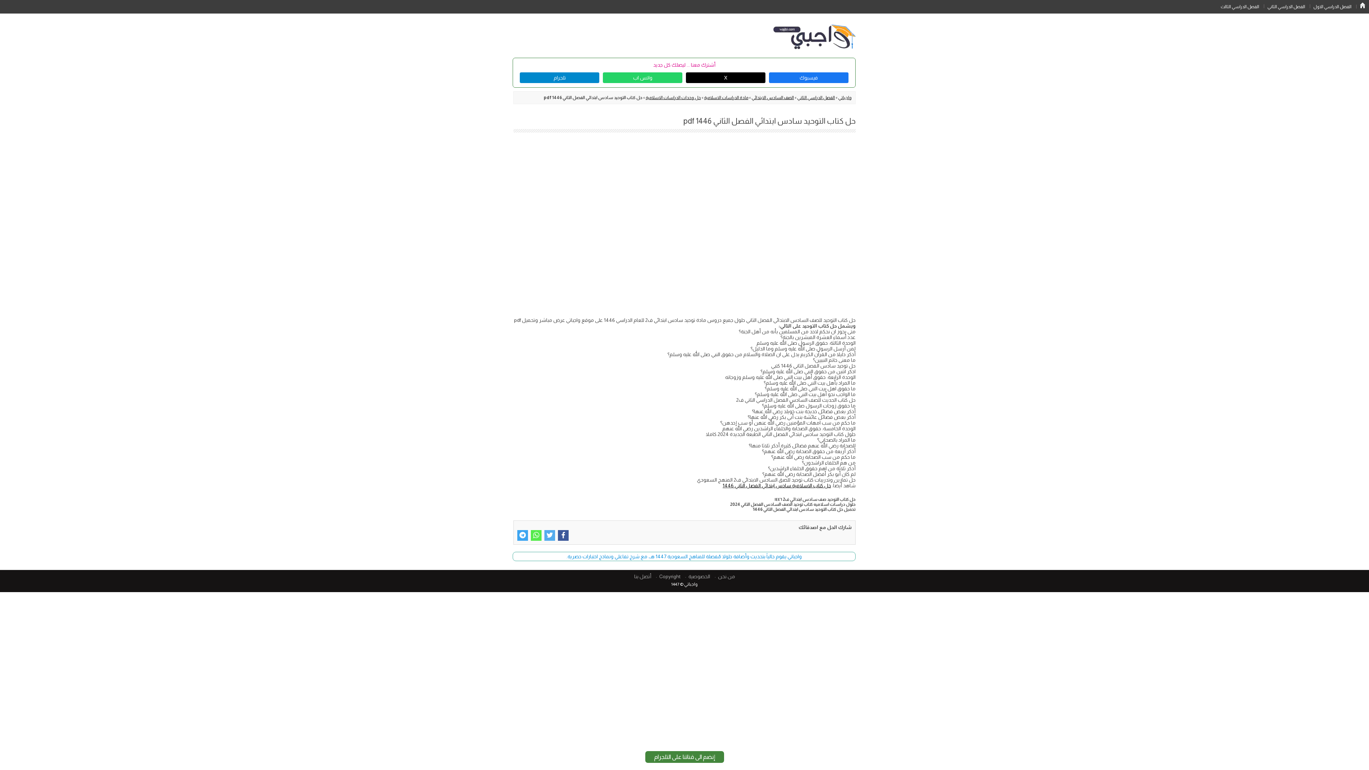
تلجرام (560, 78)
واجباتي (845, 97)
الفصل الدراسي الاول (1332, 6)
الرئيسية (1362, 5)
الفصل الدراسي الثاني (1286, 6)
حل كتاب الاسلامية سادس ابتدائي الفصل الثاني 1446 (777, 485)
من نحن (726, 576)
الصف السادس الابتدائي (773, 97)
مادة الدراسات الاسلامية (726, 97)
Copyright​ (670, 576)
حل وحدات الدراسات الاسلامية (673, 97)
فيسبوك (809, 78)
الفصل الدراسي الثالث (1240, 6)
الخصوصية (699, 576)
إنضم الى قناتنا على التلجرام (684, 757)
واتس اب (642, 78)
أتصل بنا (642, 576)
